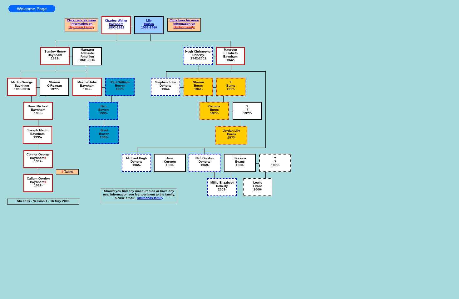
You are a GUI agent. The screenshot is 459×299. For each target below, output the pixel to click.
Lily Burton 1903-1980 (149, 24)
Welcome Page (32, 8)
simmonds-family (150, 198)
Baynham (116, 24)
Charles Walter (116, 20)
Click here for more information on (81, 23)
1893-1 (113, 27)
